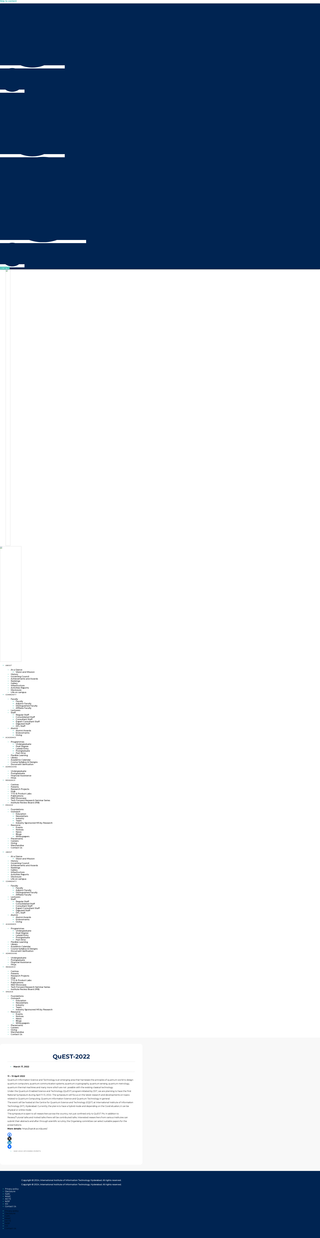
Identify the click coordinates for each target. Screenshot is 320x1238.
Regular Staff (22, 715)
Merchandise (17, 845)
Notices (20, 830)
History (14, 674)
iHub (13, 791)
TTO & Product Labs (21, 793)
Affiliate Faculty (23, 708)
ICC (6, 1204)
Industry (20, 818)
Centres (15, 784)
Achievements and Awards (24, 679)
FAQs (13, 778)
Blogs (19, 834)
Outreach (15, 811)
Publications (17, 796)
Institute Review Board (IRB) (25, 802)
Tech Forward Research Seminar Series (30, 800)
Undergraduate (23, 744)
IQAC (7, 1194)
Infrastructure (17, 685)
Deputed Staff (23, 724)
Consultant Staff (24, 719)
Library (14, 757)
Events (19, 827)
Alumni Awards (23, 730)
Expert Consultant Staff (28, 721)
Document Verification (22, 764)
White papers (23, 836)
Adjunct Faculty (23, 703)
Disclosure (16, 690)
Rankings (15, 681)
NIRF (7, 1201)
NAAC (8, 1196)
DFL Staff (20, 726)
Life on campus (18, 692)
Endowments (23, 733)
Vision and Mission (25, 672)
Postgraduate (23, 751)
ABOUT (9, 665)
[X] (71, 1139)
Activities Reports (20, 688)
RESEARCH (10, 780)
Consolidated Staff (25, 717)
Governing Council (20, 676)
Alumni (14, 728)
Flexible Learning (19, 755)
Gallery (14, 683)
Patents (15, 787)
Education (21, 814)
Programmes (17, 742)
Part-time (21, 753)
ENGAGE (9, 805)
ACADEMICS (11, 737)
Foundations (17, 809)
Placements (17, 839)
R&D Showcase (18, 798)
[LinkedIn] (71, 1143)
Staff (13, 712)
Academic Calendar (21, 760)
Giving (19, 735)
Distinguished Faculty (27, 706)
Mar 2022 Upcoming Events (27, 1151)
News (19, 832)
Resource (15, 825)
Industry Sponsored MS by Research (34, 823)
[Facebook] (71, 1135)
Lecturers (15, 710)
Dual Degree (22, 746)
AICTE (8, 1199)
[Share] (71, 1147)
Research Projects (20, 789)
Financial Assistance (21, 775)
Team (19, 820)
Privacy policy (12, 1189)
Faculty (14, 699)
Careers (15, 841)
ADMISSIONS (11, 767)
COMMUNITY (11, 695)
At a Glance (16, 670)
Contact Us (16, 848)
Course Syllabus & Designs (24, 762)
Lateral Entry (22, 748)
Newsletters (22, 816)
